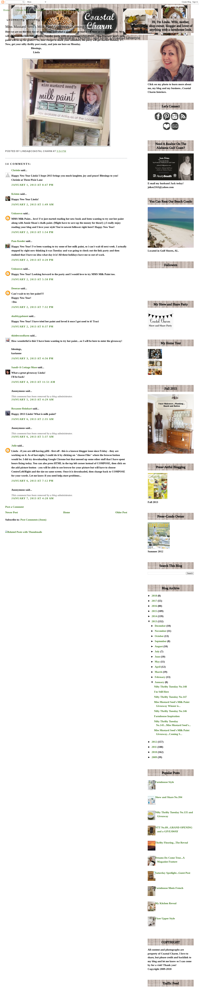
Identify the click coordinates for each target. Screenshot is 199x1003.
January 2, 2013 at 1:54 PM (32, 232)
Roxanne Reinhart (21, 408)
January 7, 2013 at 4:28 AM (32, 498)
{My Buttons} (82, 10)
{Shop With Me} (60, 10)
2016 (155, 606)
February (160, 677)
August (159, 646)
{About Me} (22, 10)
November (161, 631)
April (158, 666)
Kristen (15, 193)
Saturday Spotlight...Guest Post (172, 872)
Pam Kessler (18, 241)
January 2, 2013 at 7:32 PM (32, 307)
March (159, 671)
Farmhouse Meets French (169, 888)
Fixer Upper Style (165, 918)
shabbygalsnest (19, 316)
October (159, 636)
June (158, 656)
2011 (154, 746)
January (160, 682)
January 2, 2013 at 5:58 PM (32, 279)
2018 (155, 595)
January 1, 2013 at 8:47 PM (32, 184)
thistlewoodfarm (20, 335)
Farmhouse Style (164, 782)
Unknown (16, 213)
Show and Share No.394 (168, 797)
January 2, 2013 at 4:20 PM (32, 259)
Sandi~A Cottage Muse (24, 367)
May (158, 661)
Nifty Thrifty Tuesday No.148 (170, 686)
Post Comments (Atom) (33, 519)
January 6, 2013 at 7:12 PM (32, 480)
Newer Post (11, 512)
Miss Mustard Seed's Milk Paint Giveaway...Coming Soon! (49, 27)
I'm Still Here (161, 691)
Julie (14, 445)
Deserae (15, 288)
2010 (155, 752)
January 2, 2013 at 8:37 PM (32, 326)
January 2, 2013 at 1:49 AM (32, 204)
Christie (15, 170)
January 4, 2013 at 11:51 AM (33, 382)
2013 (155, 621)
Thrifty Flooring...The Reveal (171, 842)
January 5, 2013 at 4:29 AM (32, 399)
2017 (155, 600)
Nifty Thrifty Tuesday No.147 (170, 696)
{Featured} (40, 10)
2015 (155, 611)
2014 (155, 616)
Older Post (121, 512)
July (157, 651)
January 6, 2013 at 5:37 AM (32, 436)
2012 (155, 741)
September (161, 641)
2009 (155, 757)
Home (6, 10)
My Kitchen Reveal (165, 903)
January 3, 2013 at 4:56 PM (32, 358)
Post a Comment (14, 506)
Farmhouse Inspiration (167, 716)
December (160, 625)
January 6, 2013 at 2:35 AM (32, 419)
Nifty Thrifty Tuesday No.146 (170, 711)
